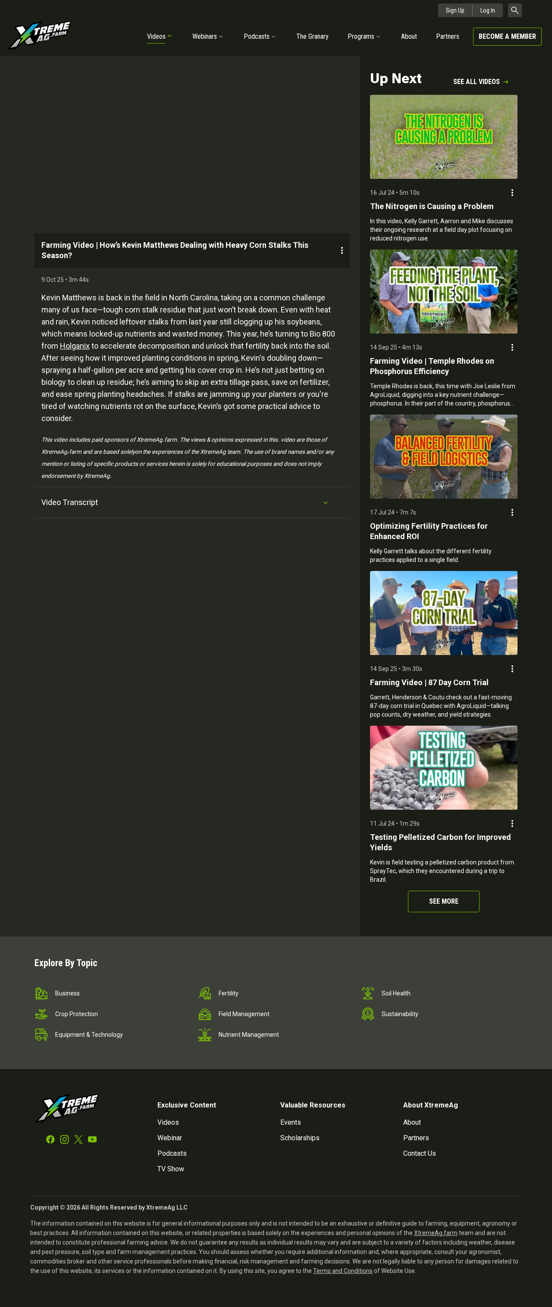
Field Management (244, 1014)
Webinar (169, 1138)
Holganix (75, 345)
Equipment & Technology (89, 1034)
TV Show (170, 1169)
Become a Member (507, 36)
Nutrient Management (249, 1034)
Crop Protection (76, 1014)
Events (290, 1122)
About (409, 36)
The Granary (312, 36)
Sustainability (400, 1014)
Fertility (228, 993)
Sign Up (455, 10)
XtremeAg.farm (436, 1232)
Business (67, 993)
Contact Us (419, 1153)
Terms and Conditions (343, 1270)
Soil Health (396, 993)
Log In (487, 10)
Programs (361, 36)
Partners (447, 36)
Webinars (204, 36)
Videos (156, 36)
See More (443, 901)
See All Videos (476, 82)
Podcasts (257, 36)
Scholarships (300, 1138)
